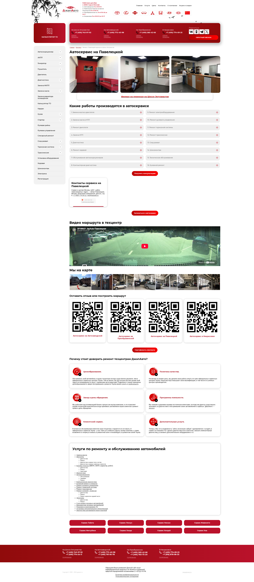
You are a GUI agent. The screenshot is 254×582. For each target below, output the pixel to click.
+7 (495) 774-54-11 (80, 195)
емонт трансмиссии (84, 489)
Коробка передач (82, 466)
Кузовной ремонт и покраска (86, 484)
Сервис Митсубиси (87, 531)
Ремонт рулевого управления (87, 485)
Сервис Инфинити (202, 523)
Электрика (80, 498)
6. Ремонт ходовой (78, 150)
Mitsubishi (152, 12)
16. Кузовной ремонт (155, 165)
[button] (203, 37)
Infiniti (144, 12)
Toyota (117, 12)
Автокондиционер (83, 475)
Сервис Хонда (126, 531)
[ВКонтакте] (191, 31)
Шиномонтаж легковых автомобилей (90, 505)
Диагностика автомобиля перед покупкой (91, 510)
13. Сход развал (153, 143)
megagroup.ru (187, 572)
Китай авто (187, 12)
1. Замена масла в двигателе (82, 112)
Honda (160, 12)
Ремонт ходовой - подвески (86, 491)
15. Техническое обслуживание (160, 158)
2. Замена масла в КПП (80, 120)
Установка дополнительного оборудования (92, 509)
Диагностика (81, 473)
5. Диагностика (77, 143)
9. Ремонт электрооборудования (161, 112)
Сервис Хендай (164, 531)
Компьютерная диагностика (86, 482)
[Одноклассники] (196, 31)
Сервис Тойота (87, 523)
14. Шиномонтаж (154, 150)
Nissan (135, 12)
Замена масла (81, 455)
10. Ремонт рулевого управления (161, 120)
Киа (178, 12)
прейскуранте (133, 384)
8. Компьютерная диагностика (83, 165)
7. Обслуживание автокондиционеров (87, 158)
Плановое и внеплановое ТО (87, 507)
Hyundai (169, 12)
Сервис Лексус (125, 523)
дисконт (151, 408)
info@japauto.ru (93, 195)
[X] (206, 31)
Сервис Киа (202, 531)
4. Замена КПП (77, 135)
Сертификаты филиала (145, 350)
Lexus (126, 12)
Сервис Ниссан (163, 523)
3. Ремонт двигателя (79, 127)
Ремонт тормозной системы (86, 487)
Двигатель (80, 457)
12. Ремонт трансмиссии (157, 135)
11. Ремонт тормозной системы (160, 127)
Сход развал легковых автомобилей (89, 503)
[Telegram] (201, 31)
